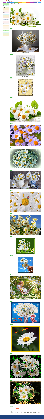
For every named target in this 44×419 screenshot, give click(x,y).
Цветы (3, 23)
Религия (4, 25)
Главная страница (12, 3)
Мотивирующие (4, 30)
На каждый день (4, 7)
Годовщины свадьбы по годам (5, 19)
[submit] (39, 0)
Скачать (11, 28)
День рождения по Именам (5, 5)
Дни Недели (4, 12)
